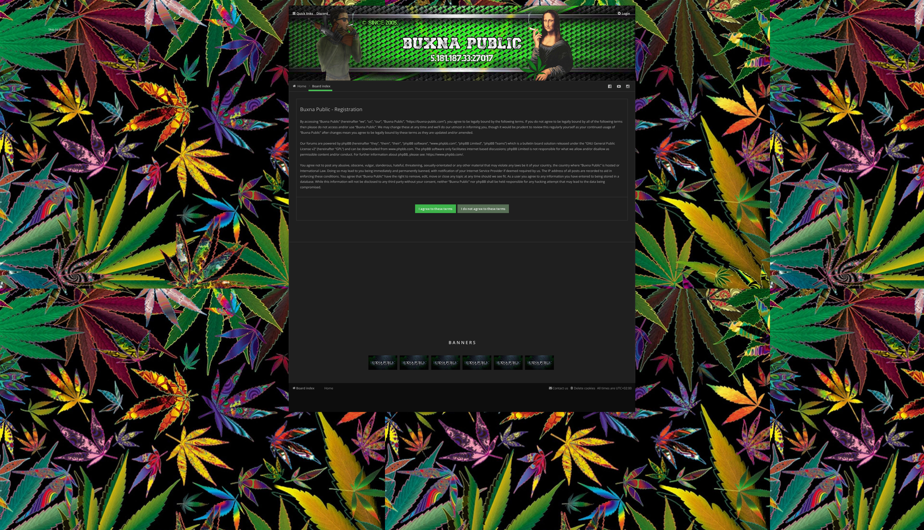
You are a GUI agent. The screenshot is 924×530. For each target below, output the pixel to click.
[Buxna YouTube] (618, 86)
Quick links (305, 13)
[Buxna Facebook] (609, 86)
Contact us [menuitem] (560, 388)
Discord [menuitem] (322, 13)
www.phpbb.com (400, 149)
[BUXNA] (382, 368)
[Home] (377, 48)
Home (328, 388)
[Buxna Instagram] (627, 86)
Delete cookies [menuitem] (584, 388)
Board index (305, 388)
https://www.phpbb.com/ (444, 154)
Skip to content (59, 29)
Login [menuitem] (626, 13)
